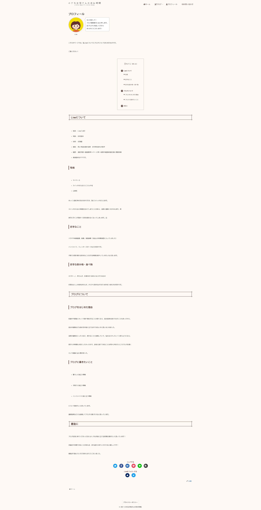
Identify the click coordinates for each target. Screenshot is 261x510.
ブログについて (128, 91)
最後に (126, 106)
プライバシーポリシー (130, 502)
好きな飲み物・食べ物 (133, 84)
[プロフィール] (127, 466)
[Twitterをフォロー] (134, 475)
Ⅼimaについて (128, 70)
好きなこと (128, 79)
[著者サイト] (127, 475)
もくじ (128, 64)
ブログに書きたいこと (131, 99)
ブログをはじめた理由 (131, 94)
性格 (126, 74)
